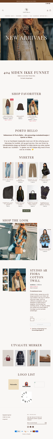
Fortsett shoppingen (26, 78)
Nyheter (7, 16)
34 (32, 319)
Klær (12, 16)
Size (31, 317)
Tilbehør (18, 16)
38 (40, 319)
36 (36, 319)
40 (44, 319)
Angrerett (5, 419)
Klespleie (36, 16)
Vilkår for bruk (6, 417)
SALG (31, 16)
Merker (25, 16)
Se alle (26, 210)
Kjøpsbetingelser (7, 415)
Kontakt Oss (43, 16)
